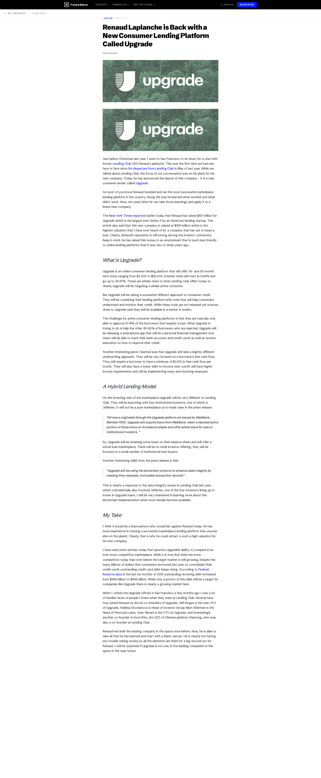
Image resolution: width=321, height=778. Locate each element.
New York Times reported (127, 216)
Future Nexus (79, 4)
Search (228, 4)
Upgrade (142, 183)
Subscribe (247, 4)
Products (119, 4)
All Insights (17, 13)
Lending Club (122, 164)
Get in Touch (143, 4)
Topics (100, 4)
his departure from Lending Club (151, 168)
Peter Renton (110, 53)
